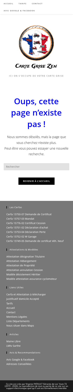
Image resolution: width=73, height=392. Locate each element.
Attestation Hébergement (21, 261)
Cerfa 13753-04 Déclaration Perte (26, 232)
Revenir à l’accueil (36, 181)
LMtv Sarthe (13, 345)
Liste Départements (18, 321)
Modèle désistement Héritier (23, 274)
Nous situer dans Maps (20, 325)
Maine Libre (13, 341)
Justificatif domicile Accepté (22, 299)
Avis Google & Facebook (20, 359)
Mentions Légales (16, 316)
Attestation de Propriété (20, 265)
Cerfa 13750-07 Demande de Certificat (29, 214)
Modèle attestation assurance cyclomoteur (31, 279)
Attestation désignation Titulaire (25, 256)
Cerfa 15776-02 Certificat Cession (26, 223)
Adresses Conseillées (18, 364)
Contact (10, 312)
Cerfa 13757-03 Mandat (20, 218)
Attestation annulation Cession (24, 270)
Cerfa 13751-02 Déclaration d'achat (27, 227)
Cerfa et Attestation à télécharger (26, 294)
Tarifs (9, 303)
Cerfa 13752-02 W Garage (21, 236)
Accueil (10, 308)
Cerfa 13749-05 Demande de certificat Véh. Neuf (35, 241)
